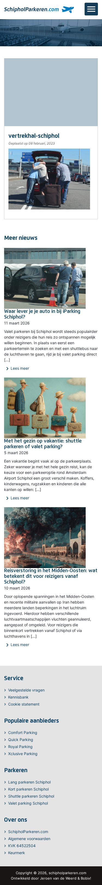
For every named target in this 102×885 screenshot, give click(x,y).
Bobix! (86, 878)
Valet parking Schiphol (28, 803)
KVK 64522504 (22, 845)
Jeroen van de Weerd (58, 878)
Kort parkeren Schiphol (28, 789)
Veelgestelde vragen (26, 690)
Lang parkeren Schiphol (29, 782)
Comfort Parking (22, 732)
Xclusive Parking (23, 753)
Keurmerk (16, 852)
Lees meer (16, 368)
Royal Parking (20, 746)
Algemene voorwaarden (29, 838)
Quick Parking (20, 739)
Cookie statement (23, 704)
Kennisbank (18, 697)
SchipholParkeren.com (28, 831)
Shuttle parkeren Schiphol (31, 796)
